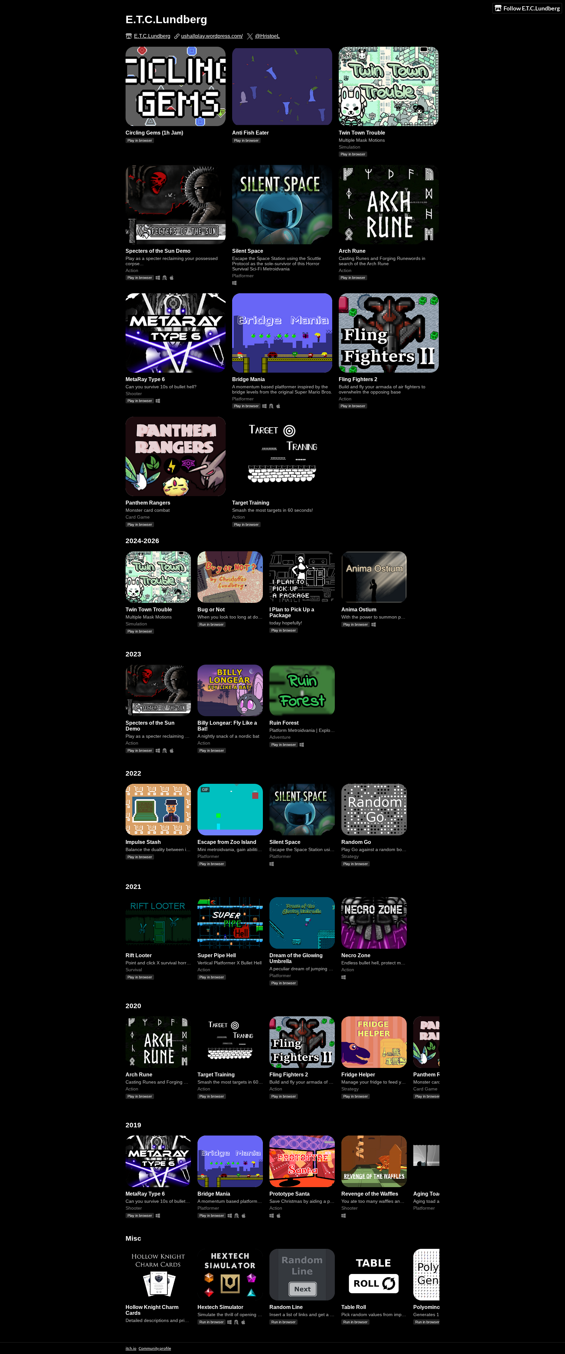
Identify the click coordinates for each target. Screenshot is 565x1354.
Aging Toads (429, 1194)
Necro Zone (355, 955)
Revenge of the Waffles (369, 1194)
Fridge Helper (358, 1074)
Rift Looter (139, 955)
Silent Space (247, 251)
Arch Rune (352, 251)
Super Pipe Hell (216, 955)
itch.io (131, 1348)
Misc (133, 1238)
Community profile (155, 1348)
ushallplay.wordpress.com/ (212, 36)
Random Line (286, 1307)
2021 (133, 886)
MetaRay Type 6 (145, 379)
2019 (133, 1125)
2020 (133, 1005)
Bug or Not (211, 609)
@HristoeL (267, 36)
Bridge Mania (248, 379)
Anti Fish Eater (250, 133)
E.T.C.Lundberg (152, 36)
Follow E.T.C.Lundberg (532, 8)
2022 (133, 773)
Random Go (356, 842)
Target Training (250, 503)
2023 (133, 654)
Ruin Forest (284, 723)
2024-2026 (142, 540)
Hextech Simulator (220, 1307)
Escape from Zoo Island (226, 842)
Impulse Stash (143, 842)
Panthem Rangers (148, 503)
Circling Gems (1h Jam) (154, 133)
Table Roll (353, 1307)
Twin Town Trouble (362, 133)
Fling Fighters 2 (358, 379)
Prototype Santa (289, 1194)
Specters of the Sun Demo (158, 251)
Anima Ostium (358, 609)
